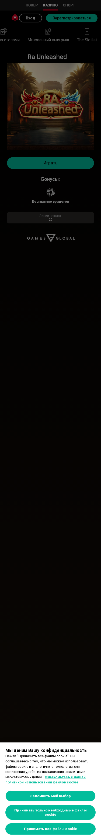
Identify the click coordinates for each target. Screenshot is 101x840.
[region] (50, 791)
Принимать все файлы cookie (50, 829)
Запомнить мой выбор (50, 796)
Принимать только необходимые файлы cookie (50, 812)
